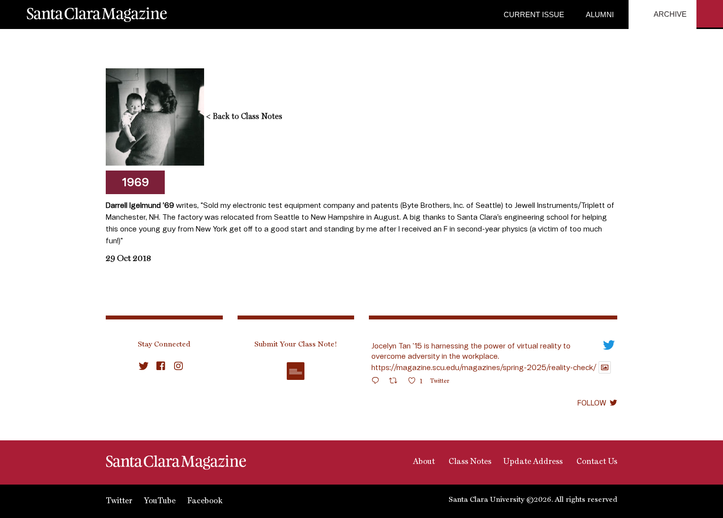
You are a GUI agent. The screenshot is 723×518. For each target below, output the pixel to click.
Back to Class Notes (244, 117)
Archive (669, 14)
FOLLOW (591, 402)
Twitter (119, 501)
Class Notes (469, 462)
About (423, 462)
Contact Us (595, 462)
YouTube (160, 501)
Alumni (599, 14)
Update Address (533, 462)
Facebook (204, 501)
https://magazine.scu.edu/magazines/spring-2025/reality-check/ (483, 367)
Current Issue (534, 14)
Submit (295, 371)
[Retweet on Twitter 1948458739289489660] (396, 382)
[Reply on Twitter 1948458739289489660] (378, 382)
